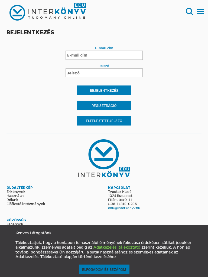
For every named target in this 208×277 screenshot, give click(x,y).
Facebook (14, 223)
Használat (15, 195)
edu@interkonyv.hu (124, 207)
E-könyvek (15, 191)
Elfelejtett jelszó (104, 120)
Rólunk (12, 199)
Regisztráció (104, 105)
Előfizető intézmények (25, 203)
